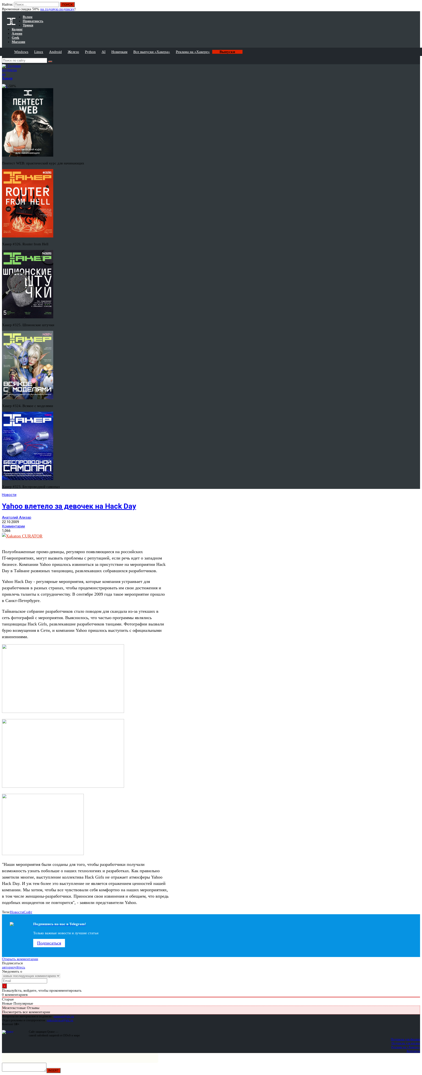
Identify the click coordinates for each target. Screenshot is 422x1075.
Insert (53, 1070)
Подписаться (49, 943)
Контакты (413, 1051)
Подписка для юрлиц (405, 1043)
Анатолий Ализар (16, 517)
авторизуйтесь (13, 967)
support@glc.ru (63, 1016)
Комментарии (13, 526)
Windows (21, 52)
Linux (38, 52)
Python (90, 52)
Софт (28, 912)
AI (104, 52)
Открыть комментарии (20, 959)
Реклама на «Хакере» (193, 52)
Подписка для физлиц (405, 1039)
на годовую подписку (57, 9)
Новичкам (119, 52)
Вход (417, 7)
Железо (73, 52)
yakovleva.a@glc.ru (60, 1020)
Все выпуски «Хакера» (151, 52)
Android (55, 52)
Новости (9, 495)
